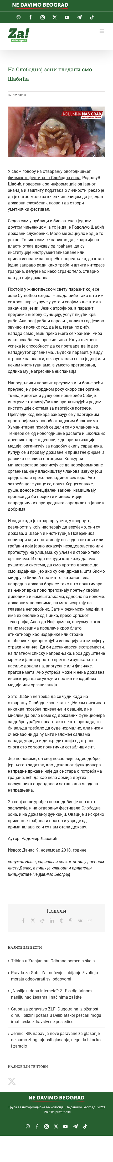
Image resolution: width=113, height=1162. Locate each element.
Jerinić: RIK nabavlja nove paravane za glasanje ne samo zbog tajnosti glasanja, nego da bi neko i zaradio (56, 1040)
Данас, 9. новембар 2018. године (54, 850)
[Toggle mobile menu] (102, 31)
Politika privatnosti (57, 1112)
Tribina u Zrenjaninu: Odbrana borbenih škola (53, 960)
